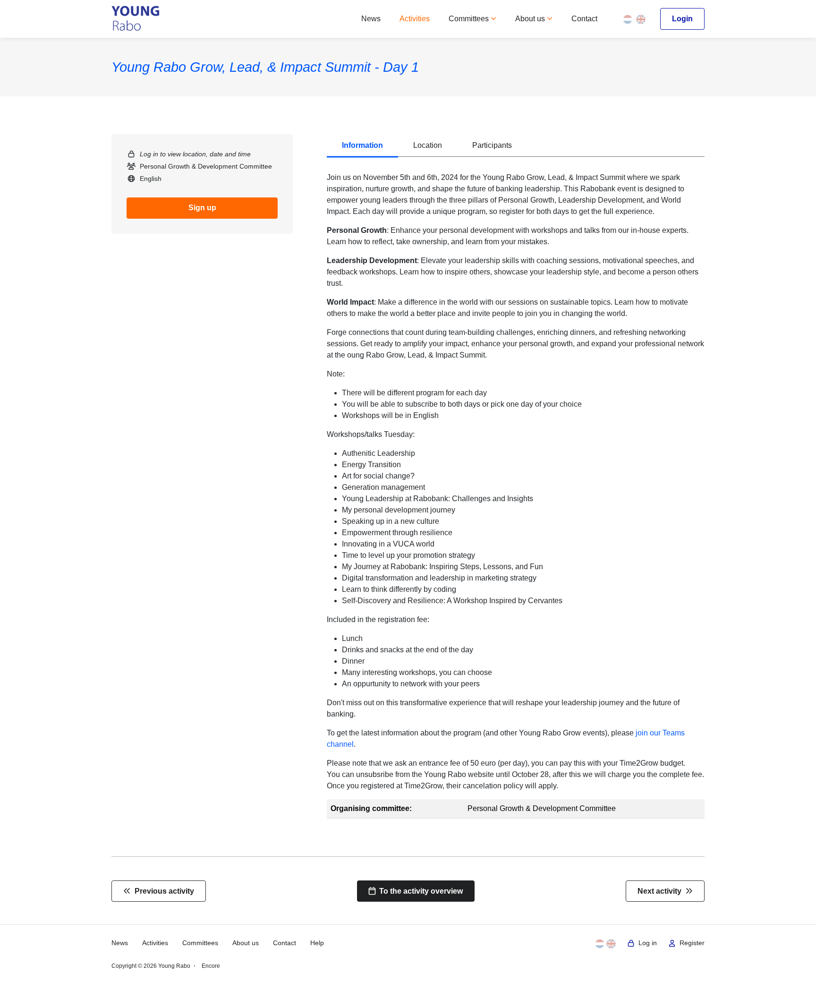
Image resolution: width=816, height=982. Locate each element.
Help (317, 943)
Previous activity (162, 891)
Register (690, 943)
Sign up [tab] (202, 208)
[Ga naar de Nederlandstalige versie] (627, 19)
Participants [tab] (492, 145)
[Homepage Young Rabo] (135, 19)
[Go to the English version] (641, 19)
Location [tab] (427, 145)
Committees (470, 19)
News (371, 19)
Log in (646, 943)
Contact (584, 19)
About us (531, 19)
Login (682, 19)
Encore (211, 966)
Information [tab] (362, 145)
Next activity (661, 891)
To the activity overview (419, 891)
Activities (415, 19)
